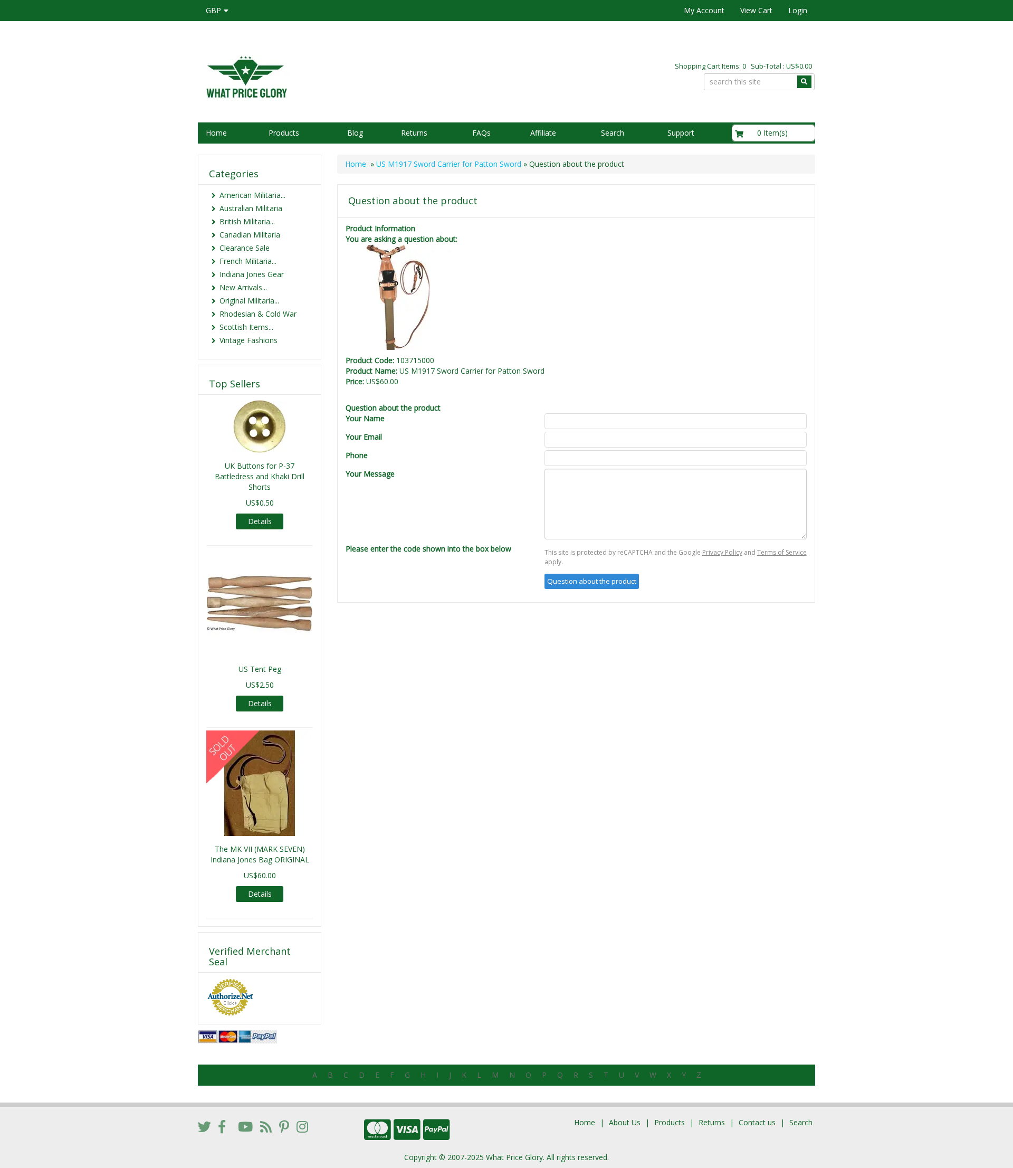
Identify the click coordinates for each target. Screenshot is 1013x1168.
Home (216, 133)
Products (284, 133)
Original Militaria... (249, 301)
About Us (625, 1122)
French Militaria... (247, 261)
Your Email (364, 437)
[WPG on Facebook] (221, 1126)
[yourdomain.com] (348, 75)
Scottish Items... (246, 327)
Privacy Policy (722, 552)
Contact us (757, 1122)
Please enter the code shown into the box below (428, 549)
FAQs (481, 133)
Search (612, 133)
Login (797, 10)
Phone (357, 455)
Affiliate (543, 133)
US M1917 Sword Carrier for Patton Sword (448, 164)
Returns (414, 133)
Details (260, 521)
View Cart (756, 10)
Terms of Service (782, 552)
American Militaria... (252, 195)
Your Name (365, 418)
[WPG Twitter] (204, 1126)
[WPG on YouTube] (245, 1126)
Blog (355, 133)
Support (680, 133)
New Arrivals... (243, 287)
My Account (704, 10)
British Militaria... (247, 221)
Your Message (370, 474)
